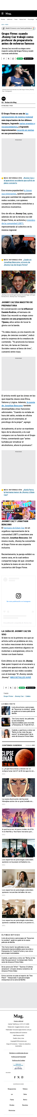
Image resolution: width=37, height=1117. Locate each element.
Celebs (28, 696)
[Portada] (18, 1019)
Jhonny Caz (19, 696)
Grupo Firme (8, 696)
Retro (25, 1100)
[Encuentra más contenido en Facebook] (4, 58)
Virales (11, 1105)
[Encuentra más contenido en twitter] (8, 58)
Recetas (25, 1105)
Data (25, 1094)
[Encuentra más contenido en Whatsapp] (13, 58)
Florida (3, 19)
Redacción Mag (10, 102)
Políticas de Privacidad (18, 1057)
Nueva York (23, 19)
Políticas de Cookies (18, 1060)
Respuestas (12, 1089)
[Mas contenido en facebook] (15, 1077)
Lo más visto (8, 704)
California (9, 19)
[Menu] (3, 14)
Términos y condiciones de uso (18, 1053)
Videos (25, 1089)
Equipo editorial (18, 1021)
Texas (15, 19)
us (12, 1094)
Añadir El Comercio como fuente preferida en (19, 28)
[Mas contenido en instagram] (22, 1077)
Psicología (31, 19)
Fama (12, 1100)
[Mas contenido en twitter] (18, 1077)
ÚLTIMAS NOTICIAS (11, 935)
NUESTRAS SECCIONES (18, 1084)
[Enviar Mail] (3, 102)
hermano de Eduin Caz (14, 528)
